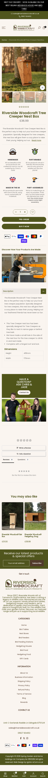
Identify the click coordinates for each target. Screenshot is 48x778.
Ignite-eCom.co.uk (35, 762)
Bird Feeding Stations (24, 642)
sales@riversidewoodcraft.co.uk (26, 13)
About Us (24, 673)
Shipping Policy (24, 681)
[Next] (44, 69)
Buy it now (24, 226)
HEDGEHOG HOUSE (25, 5)
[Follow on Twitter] (24, 738)
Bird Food (24, 650)
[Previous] (3, 69)
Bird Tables (24, 629)
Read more (36, 140)
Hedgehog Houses (24, 646)
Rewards (24, 702)
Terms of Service (24, 694)
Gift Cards (24, 658)
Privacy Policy (24, 685)
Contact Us (24, 392)
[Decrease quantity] (15, 212)
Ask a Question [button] (25, 454)
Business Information (24, 677)
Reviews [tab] (6, 459)
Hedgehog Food (24, 654)
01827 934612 (26, 16)
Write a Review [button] (25, 448)
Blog (24, 698)
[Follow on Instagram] (27, 738)
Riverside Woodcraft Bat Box (12, 535)
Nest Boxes (24, 633)
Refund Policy (24, 689)
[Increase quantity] (26, 212)
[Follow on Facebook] (21, 738)
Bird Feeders (24, 637)
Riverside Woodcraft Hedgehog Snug (33, 535)
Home (4, 40)
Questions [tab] (21, 459)
